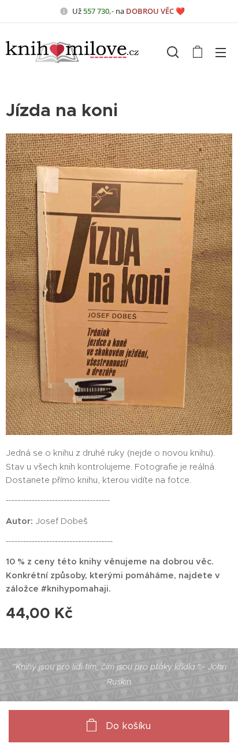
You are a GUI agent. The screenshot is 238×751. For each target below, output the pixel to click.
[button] (173, 52)
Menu (220, 52)
